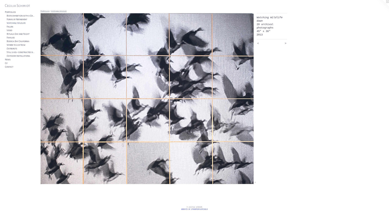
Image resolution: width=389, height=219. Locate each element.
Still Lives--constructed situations (21, 52)
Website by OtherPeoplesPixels (194, 209)
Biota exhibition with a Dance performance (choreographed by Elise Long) (21, 15)
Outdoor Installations (18, 56)
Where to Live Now (16, 45)
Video (9, 30)
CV (6, 63)
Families (11, 37)
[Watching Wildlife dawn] (147, 98)
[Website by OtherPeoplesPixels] (383, 6)
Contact (9, 67)
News (7, 59)
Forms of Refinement (17, 19)
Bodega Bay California (18, 41)
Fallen (10, 26)
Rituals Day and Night (18, 34)
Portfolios (10, 12)
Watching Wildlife (16, 23)
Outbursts (12, 48)
